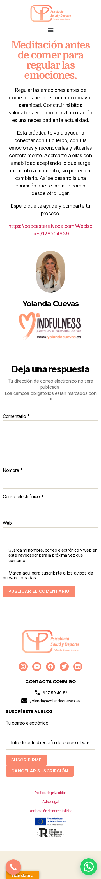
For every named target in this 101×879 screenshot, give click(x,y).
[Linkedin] (77, 666)
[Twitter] (64, 666)
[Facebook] (50, 666)
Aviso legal (50, 802)
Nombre (13, 470)
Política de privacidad (50, 793)
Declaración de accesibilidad (50, 811)
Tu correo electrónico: (27, 723)
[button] (50, 29)
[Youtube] (36, 666)
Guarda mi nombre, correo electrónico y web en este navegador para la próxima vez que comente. (52, 555)
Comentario (16, 416)
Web (7, 523)
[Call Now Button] (13, 867)
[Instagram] (23, 666)
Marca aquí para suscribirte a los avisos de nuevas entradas (48, 575)
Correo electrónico (23, 496)
